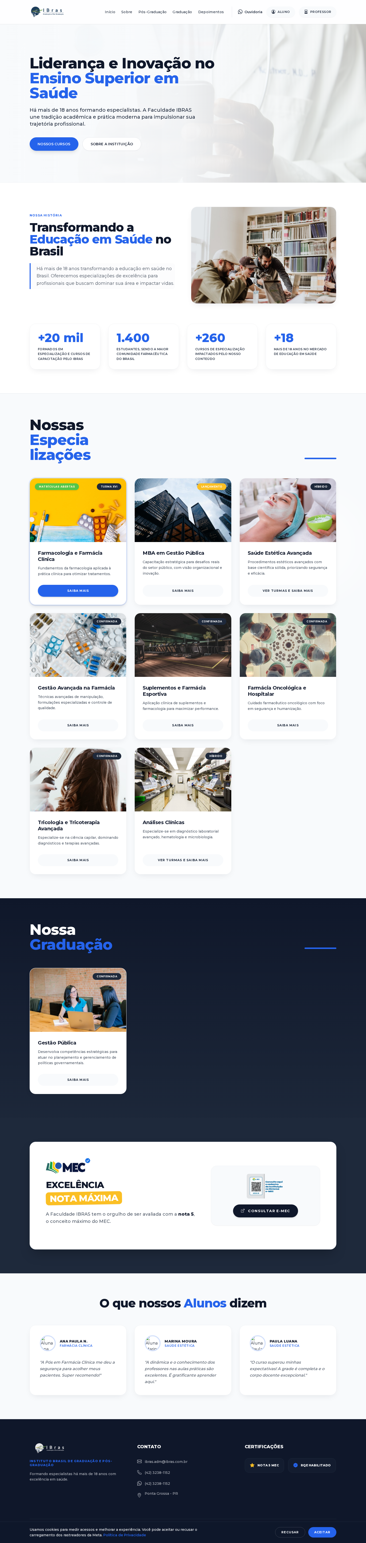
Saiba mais (78, 591)
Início (110, 12)
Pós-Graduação (152, 12)
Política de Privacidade (124, 1535)
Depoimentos (211, 12)
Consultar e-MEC (268, 1211)
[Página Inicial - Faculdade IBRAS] (49, 12)
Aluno (284, 12)
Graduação (182, 12)
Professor (320, 12)
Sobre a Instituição (112, 144)
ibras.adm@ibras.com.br (166, 1461)
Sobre (126, 12)
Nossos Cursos (54, 144)
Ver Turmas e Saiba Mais (288, 591)
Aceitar (322, 1532)
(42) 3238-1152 (157, 1472)
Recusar (290, 1532)
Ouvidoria (253, 12)
